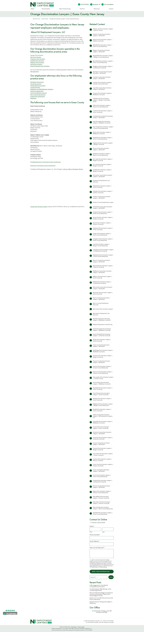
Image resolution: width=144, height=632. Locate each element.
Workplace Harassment (37, 82)
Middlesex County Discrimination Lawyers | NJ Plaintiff (102, 271)
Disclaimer (73, 627)
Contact (111, 9)
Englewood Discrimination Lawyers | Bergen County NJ (103, 143)
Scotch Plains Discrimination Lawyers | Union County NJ (101, 427)
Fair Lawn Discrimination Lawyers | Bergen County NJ (103, 159)
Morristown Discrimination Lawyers (103, 309)
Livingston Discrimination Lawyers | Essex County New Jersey (103, 239)
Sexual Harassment (35, 84)
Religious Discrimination (37, 62)
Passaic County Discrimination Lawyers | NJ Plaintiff (101, 361)
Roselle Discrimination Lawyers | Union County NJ (102, 410)
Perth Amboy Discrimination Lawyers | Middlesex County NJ (101, 383)
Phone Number (95, 535)
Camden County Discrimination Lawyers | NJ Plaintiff (102, 77)
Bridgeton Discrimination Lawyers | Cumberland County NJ (103, 67)
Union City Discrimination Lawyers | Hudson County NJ (103, 465)
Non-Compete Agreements (38, 95)
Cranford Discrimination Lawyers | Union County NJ (102, 111)
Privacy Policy (94, 567)
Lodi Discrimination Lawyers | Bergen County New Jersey (101, 244)
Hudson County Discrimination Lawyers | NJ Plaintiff (101, 197)
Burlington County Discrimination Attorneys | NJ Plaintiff (102, 72)
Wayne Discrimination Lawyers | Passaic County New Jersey (102, 491)
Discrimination (46, 9)
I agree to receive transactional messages (100, 559)
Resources (97, 9)
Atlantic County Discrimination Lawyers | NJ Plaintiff (101, 34)
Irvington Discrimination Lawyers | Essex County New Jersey (102, 212)
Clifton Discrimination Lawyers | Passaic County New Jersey (102, 106)
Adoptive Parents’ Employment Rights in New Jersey (101, 602)
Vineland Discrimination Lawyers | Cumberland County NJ (102, 481)
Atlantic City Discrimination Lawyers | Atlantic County (103, 29)
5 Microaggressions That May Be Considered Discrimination (99, 586)
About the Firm (36, 18)
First (91, 532)
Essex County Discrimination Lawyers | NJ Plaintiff (101, 149)
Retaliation (33, 98)
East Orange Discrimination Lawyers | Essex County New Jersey (103, 127)
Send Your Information (101, 571)
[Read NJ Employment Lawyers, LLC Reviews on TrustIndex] (10, 613)
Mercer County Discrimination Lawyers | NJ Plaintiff (101, 261)
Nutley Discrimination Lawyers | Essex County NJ (102, 340)
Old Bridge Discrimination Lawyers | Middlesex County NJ (103, 351)
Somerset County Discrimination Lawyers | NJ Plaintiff (102, 432)
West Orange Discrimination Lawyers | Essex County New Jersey (103, 508)
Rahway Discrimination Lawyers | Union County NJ (102, 399)
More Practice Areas (65, 9)
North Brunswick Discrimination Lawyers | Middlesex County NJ (102, 329)
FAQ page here (34, 71)
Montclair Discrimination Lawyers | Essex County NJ (103, 293)
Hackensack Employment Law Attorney (101, 181)
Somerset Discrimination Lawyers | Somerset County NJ (103, 438)
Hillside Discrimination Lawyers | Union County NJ (102, 186)
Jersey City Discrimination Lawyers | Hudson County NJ (103, 218)
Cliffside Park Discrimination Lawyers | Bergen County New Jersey (101, 100)
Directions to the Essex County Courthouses (42, 165)
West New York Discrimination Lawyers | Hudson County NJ (101, 502)
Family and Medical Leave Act (38, 93)
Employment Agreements (37, 96)
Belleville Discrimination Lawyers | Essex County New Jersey (102, 45)
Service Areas (44, 18)
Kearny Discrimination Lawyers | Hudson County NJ (102, 223)
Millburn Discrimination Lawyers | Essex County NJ (102, 277)
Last (103, 532)
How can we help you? (97, 547)
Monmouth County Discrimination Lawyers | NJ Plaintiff (102, 287)
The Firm (82, 9)
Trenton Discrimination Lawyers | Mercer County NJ (102, 459)
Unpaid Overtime (35, 87)
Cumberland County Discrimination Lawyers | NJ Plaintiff (103, 116)
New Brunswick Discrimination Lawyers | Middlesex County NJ (101, 319)
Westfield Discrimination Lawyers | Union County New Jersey (103, 513)
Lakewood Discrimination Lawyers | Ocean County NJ (103, 228)
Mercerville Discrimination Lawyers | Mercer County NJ (103, 266)
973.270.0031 (85, 4)
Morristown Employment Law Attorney (101, 314)
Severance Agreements (36, 91)
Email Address (94, 541)
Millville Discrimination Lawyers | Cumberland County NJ (102, 282)
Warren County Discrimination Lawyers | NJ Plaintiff (101, 486)
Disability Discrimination (37, 61)
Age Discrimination (35, 57)
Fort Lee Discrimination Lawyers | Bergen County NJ (102, 165)
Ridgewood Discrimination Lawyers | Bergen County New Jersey (103, 404)
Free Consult (109, 4)
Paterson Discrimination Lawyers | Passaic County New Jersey (103, 372)
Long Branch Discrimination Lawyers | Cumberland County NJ (103, 250)
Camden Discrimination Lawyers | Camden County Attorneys (102, 83)
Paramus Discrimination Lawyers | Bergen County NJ (102, 356)
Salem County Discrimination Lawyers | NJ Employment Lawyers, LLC (103, 416)
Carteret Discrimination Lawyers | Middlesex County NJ (102, 93)
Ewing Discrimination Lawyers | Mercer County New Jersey (102, 154)
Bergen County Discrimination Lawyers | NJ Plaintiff (101, 51)
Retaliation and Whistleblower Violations (41, 89)
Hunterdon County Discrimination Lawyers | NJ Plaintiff (102, 207)
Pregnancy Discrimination (37, 59)
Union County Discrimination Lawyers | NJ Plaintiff (101, 470)
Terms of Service (103, 567)
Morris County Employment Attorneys (101, 303)
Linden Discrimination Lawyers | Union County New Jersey (102, 234)
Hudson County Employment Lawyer (103, 202)
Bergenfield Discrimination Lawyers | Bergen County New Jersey (103, 56)
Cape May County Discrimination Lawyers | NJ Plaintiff (102, 88)
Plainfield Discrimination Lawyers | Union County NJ (103, 388)
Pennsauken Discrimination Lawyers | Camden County (103, 377)
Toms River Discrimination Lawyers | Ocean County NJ (103, 454)
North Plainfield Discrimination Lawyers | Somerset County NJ (101, 334)
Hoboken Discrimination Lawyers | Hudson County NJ (103, 191)
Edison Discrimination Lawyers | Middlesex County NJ (102, 132)
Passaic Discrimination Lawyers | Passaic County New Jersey (102, 367)
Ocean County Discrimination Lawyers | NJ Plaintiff (101, 345)
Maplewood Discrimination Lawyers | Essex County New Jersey (103, 255)
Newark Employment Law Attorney (103, 324)
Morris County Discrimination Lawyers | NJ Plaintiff (101, 298)
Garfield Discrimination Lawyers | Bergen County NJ (102, 170)
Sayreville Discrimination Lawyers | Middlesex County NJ (103, 422)
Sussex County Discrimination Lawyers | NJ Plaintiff (101, 443)
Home (32, 9)
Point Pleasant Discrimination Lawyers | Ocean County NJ (101, 393)
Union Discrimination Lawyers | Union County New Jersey (102, 475)
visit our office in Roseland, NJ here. (73, 169)
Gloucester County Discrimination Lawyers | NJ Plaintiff (102, 175)
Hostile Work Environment (37, 86)
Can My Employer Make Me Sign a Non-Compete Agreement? (101, 589)
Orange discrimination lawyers (39, 206)
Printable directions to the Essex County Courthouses (45, 162)
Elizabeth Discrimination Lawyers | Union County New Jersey (103, 138)
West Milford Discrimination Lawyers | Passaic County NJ (101, 497)
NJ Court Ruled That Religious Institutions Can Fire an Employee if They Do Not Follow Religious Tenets (101, 594)
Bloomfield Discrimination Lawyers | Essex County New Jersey (103, 61)
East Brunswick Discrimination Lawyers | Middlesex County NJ (101, 122)
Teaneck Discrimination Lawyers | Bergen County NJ (102, 449)
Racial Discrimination (36, 64)
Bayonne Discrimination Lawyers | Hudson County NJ (102, 40)
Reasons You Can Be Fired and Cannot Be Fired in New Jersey (101, 598)
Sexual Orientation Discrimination (40, 66)
